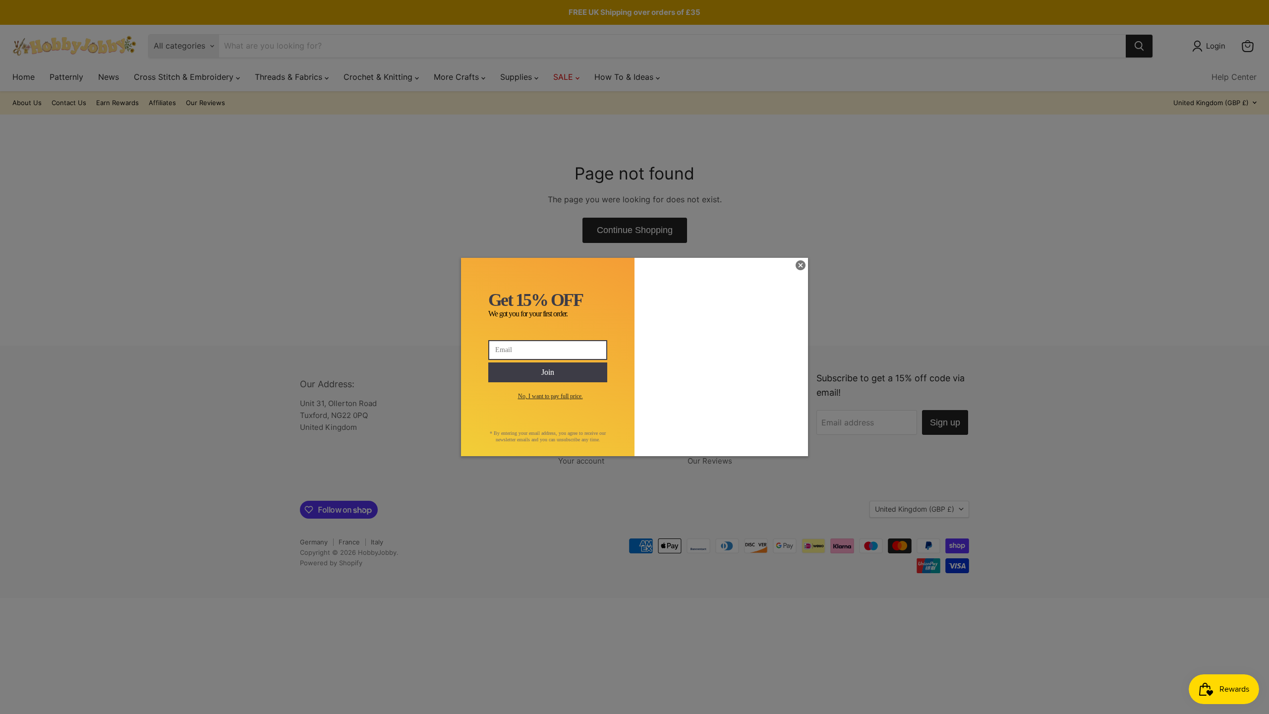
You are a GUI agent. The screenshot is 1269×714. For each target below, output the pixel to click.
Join (547, 372)
